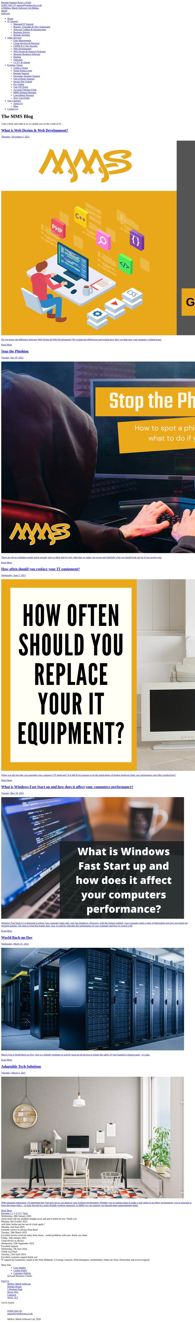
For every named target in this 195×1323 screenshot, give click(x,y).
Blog (15, 106)
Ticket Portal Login (22, 70)
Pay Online (18, 84)
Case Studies (19, 1267)
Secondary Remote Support (26, 76)
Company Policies (22, 1273)
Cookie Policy (20, 1270)
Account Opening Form (24, 89)
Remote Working (21, 35)
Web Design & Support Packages (29, 51)
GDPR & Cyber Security (25, 46)
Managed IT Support (23, 24)
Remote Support (9, 2)
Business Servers (21, 32)
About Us (18, 103)
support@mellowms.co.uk (29, 5)
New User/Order (21, 98)
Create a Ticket (20, 68)
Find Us (5, 1281)
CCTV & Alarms (21, 62)
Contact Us (12, 109)
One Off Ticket (20, 87)
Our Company (14, 100)
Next (25, 1213)
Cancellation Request (23, 95)
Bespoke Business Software (26, 54)
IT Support (12, 21)
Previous (5, 1213)
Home (10, 18)
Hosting (17, 57)
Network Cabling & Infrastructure (29, 29)
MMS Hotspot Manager (24, 92)
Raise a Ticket (24, 2)
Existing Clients (15, 65)
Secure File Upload (22, 81)
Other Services (14, 37)
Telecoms (18, 59)
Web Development (22, 48)
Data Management (22, 40)
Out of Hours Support (23, 79)
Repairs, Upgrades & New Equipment (31, 27)
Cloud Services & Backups (26, 43)
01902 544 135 (8, 5)
